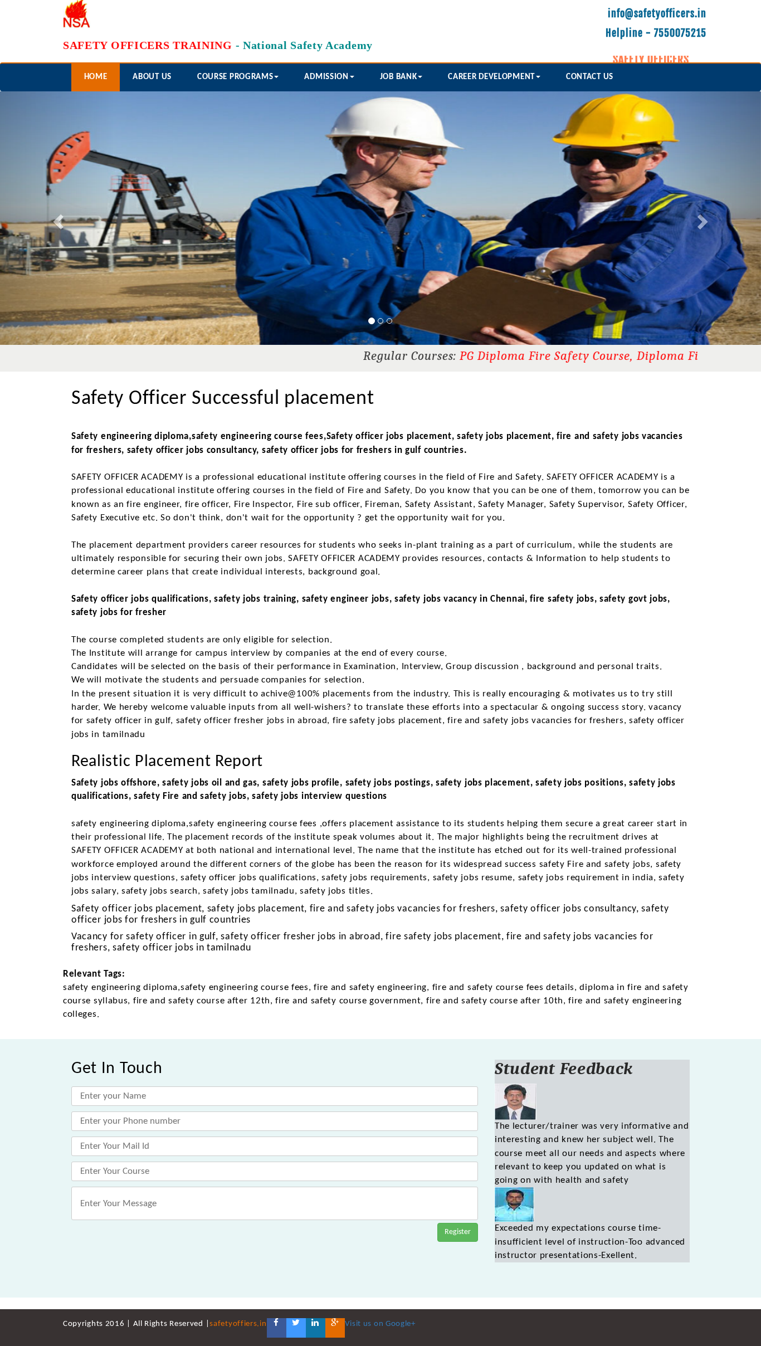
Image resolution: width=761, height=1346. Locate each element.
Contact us (589, 77)
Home (96, 77)
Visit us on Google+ (380, 1324)
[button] (57, 218)
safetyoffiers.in (237, 1324)
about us (152, 77)
